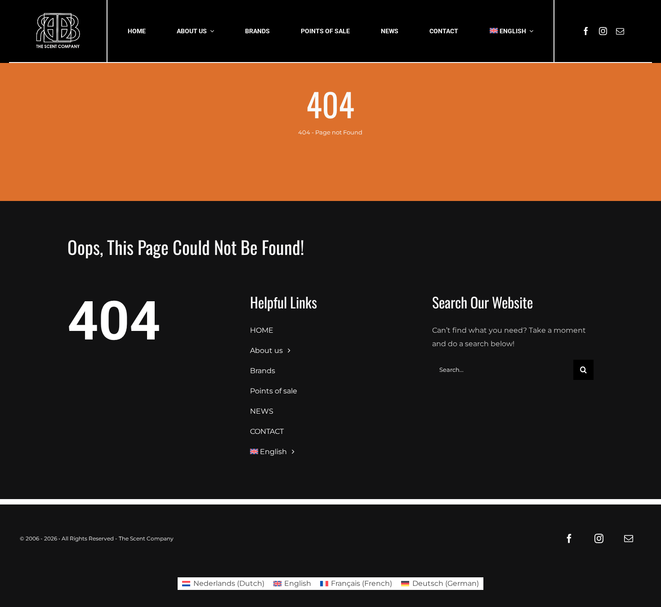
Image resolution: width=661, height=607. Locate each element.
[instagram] (603, 31)
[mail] (620, 31)
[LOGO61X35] (57, 31)
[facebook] (586, 31)
